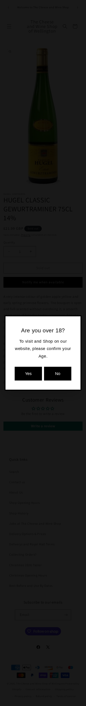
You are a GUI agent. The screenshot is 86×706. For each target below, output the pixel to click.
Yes (28, 373)
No (57, 373)
